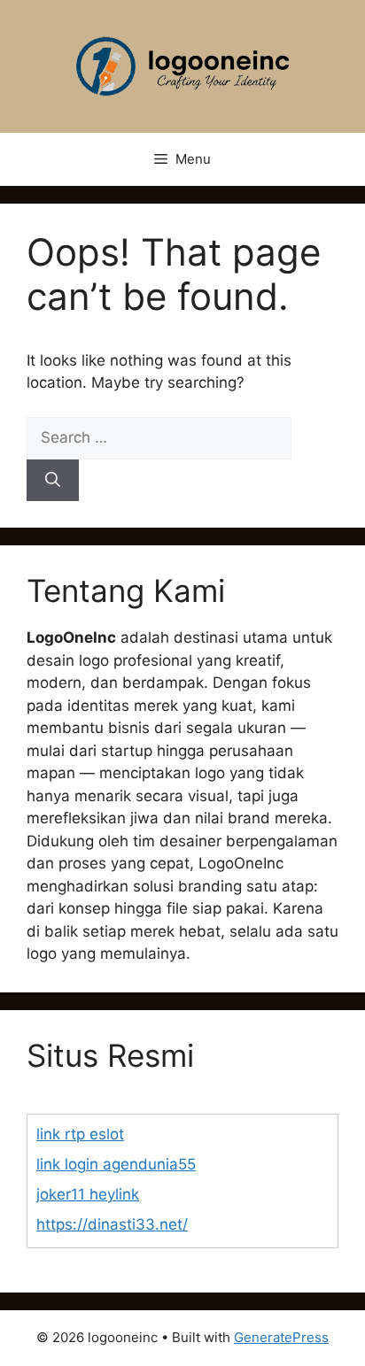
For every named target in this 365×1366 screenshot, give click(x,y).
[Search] (53, 480)
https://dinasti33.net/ (112, 1224)
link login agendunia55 (116, 1164)
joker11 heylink (87, 1194)
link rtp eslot (80, 1134)
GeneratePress (281, 1337)
